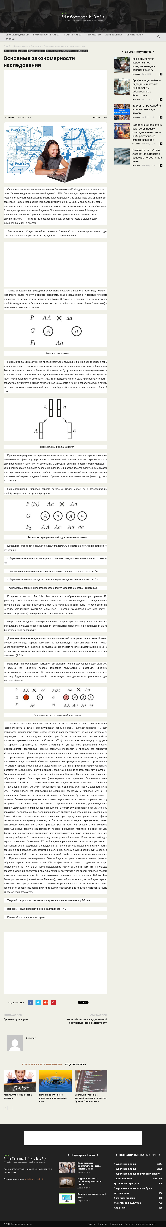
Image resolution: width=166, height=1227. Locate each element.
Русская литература (126, 1183)
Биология (36, 46)
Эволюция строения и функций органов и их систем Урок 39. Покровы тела (91, 1098)
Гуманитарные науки (46, 34)
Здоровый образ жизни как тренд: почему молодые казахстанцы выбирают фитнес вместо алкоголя (147, 132)
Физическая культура (127, 1202)
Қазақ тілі (120, 1207)
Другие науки (134, 34)
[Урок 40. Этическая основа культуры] (20, 1081)
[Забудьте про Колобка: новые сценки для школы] (122, 112)
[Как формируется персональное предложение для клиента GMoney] (122, 65)
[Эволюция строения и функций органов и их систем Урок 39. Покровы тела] (91, 1081)
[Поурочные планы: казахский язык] (67, 1198)
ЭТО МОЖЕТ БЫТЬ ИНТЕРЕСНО (42, 1064)
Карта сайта (116, 1224)
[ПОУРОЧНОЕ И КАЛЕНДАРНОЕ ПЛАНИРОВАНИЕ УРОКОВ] (83, 16)
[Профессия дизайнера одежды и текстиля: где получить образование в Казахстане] (122, 87)
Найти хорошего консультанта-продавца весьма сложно (89, 1166)
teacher (10, 117)
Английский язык (125, 1197)
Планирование (20, 46)
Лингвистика (113, 34)
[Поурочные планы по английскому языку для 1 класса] (67, 1182)
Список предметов (17, 34)
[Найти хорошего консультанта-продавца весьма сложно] (67, 1167)
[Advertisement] (55, 92)
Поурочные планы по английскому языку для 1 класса (89, 1181)
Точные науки (73, 34)
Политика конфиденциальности (140, 1224)
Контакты (102, 1224)
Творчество (93, 34)
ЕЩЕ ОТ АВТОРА (75, 1064)
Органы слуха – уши (16, 1019)
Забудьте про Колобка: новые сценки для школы (146, 109)
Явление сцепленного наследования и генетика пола (53, 1098)
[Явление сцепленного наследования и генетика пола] (55, 1081)
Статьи (10, 39)
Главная (91, 1224)
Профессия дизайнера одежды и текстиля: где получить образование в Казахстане (146, 88)
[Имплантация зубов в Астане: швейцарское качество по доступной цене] (122, 156)
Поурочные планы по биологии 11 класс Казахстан (67, 51)
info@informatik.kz (34, 1179)
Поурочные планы (36, 51)
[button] (158, 37)
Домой (7, 46)
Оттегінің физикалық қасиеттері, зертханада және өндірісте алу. (87, 1021)
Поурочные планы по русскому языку (137, 1173)
